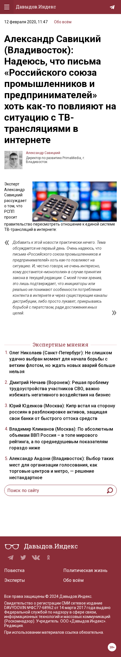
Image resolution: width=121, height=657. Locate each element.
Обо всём (62, 22)
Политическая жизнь (85, 570)
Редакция (13, 625)
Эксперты (14, 580)
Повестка (14, 570)
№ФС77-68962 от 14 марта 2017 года (61, 607)
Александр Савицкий (43, 153)
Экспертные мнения (60, 344)
